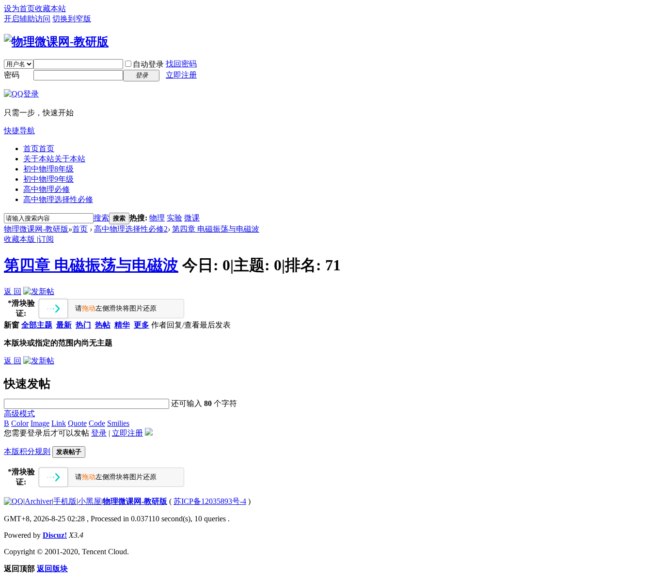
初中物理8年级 (48, 169)
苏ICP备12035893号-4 (209, 501)
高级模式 (19, 413)
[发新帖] (38, 291)
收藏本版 (20, 239)
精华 (122, 325)
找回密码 (181, 64)
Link (58, 423)
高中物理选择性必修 (58, 199)
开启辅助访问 (27, 19)
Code (97, 423)
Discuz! (55, 535)
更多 (141, 325)
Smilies (118, 423)
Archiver (38, 501)
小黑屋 (89, 501)
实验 (174, 218)
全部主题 (36, 325)
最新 (64, 325)
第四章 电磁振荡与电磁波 (215, 229)
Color (20, 423)
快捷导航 (19, 130)
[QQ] (13, 501)
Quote (77, 423)
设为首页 (19, 8)
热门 (83, 325)
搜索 (101, 218)
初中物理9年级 (48, 179)
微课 (192, 218)
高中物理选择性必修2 (131, 229)
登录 (99, 433)
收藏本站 (50, 8)
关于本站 (54, 159)
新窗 (11, 325)
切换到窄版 (71, 19)
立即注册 (181, 75)
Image (40, 423)
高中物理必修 (46, 189)
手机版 (65, 501)
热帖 (102, 325)
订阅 (46, 239)
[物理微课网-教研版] (56, 41)
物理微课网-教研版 (36, 229)
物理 (157, 218)
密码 (11, 75)
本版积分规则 (27, 451)
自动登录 (148, 64)
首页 (38, 148)
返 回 (12, 291)
